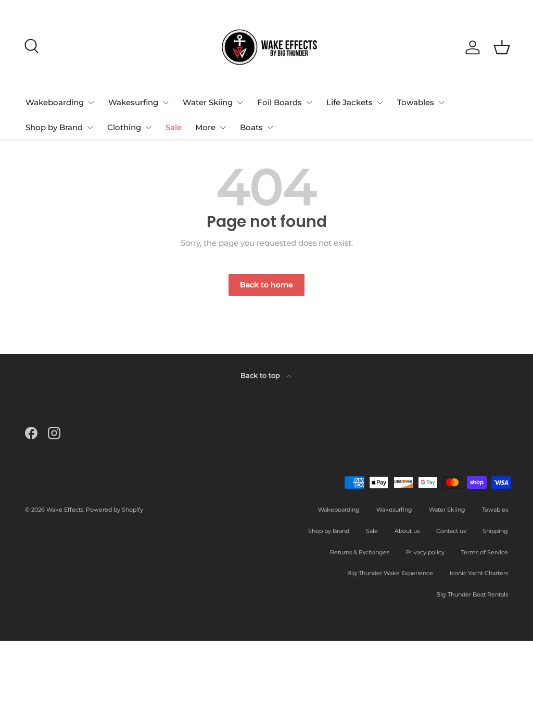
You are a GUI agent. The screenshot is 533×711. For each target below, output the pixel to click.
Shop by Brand (54, 127)
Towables (415, 102)
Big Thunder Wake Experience (390, 573)
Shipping (495, 531)
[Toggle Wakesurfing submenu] (165, 102)
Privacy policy (425, 552)
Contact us (451, 531)
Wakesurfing (133, 102)
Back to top (261, 375)
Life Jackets (349, 102)
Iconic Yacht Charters (479, 573)
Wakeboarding (55, 102)
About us (407, 531)
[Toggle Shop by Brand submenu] (90, 127)
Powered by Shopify (114, 509)
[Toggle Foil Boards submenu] (309, 102)
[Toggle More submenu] (223, 127)
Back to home (266, 285)
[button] (501, 47)
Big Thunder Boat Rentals (472, 594)
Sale (174, 127)
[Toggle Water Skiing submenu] (240, 102)
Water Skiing (208, 102)
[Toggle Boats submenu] (270, 127)
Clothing (124, 127)
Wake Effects (64, 509)
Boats (251, 127)
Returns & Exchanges (359, 552)
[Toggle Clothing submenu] (148, 127)
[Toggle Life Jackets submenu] (380, 102)
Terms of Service (484, 552)
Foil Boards (279, 102)
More (205, 127)
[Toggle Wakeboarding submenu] (91, 102)
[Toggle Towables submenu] (441, 102)
